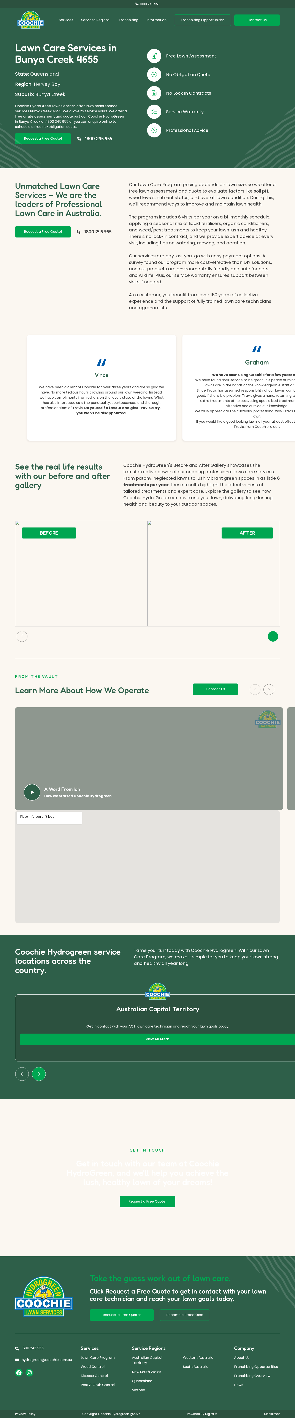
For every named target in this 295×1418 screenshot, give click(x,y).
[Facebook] (19, 1373)
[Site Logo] (30, 20)
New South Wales (146, 1371)
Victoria (138, 1390)
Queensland (142, 1380)
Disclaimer (272, 1414)
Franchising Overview (252, 1375)
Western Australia (198, 1357)
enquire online (100, 121)
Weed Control (93, 1366)
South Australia (195, 1366)
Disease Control (94, 1375)
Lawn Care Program (98, 1357)
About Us (241, 1357)
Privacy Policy (25, 1414)
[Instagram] (29, 1373)
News (238, 1384)
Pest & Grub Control (98, 1384)
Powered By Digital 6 (202, 1414)
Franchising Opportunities (256, 1366)
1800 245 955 (57, 121)
